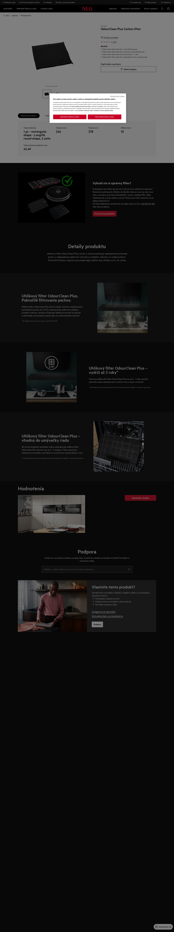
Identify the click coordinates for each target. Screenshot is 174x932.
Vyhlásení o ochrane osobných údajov (103, 110)
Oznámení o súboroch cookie (85, 110)
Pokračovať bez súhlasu (117, 96)
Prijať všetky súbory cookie (104, 117)
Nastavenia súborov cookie (69, 117)
